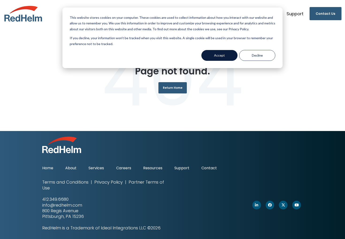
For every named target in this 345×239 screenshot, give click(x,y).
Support (295, 14)
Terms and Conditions (65, 182)
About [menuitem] (71, 168)
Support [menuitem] (181, 168)
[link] (23, 13)
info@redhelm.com (62, 205)
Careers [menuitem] (123, 168)
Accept (219, 55)
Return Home (172, 88)
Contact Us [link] (325, 13)
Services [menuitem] (96, 168)
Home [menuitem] (47, 168)
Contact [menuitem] (209, 168)
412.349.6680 (55, 199)
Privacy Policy (108, 182)
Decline (257, 55)
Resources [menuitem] (152, 168)
